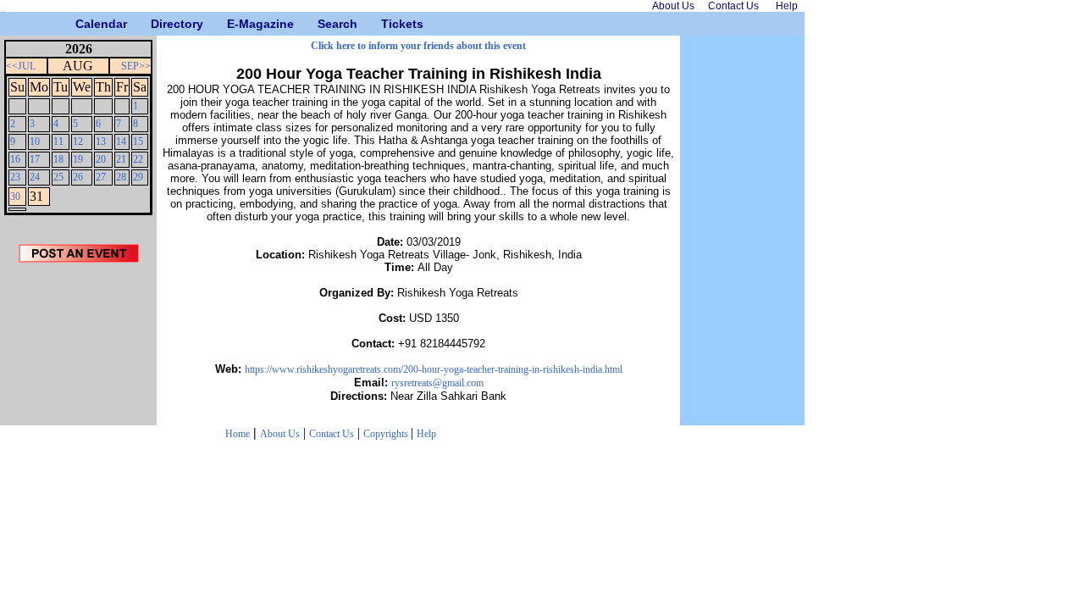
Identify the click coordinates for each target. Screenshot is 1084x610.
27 (101, 177)
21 (121, 159)
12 (78, 141)
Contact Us (331, 434)
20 (101, 159)
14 (121, 141)
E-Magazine (233, 23)
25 (58, 177)
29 (138, 177)
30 (15, 196)
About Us (280, 434)
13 (101, 141)
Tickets (387, 23)
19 (78, 159)
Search (324, 23)
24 (35, 177)
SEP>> (136, 66)
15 (138, 141)
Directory (157, 23)
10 (35, 141)
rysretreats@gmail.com (437, 383)
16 (15, 159)
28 (121, 177)
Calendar (81, 23)
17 (35, 159)
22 (138, 159)
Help (426, 434)
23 (15, 177)
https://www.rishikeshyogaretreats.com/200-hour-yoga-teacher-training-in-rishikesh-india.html (433, 369)
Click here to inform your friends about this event (418, 46)
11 (58, 141)
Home (237, 434)
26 (78, 177)
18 (58, 159)
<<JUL (21, 66)
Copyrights (387, 434)
